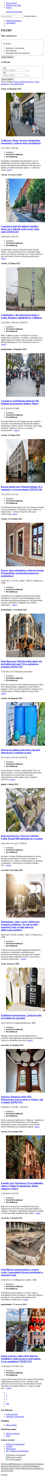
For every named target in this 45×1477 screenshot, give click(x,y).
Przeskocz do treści (13, 5)
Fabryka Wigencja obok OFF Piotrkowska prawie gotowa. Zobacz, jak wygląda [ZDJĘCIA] (22, 1099)
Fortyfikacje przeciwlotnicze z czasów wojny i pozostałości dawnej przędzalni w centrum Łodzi (22, 1272)
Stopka (9, 7)
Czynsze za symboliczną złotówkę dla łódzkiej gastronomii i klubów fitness (20, 402)
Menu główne (11, 3)
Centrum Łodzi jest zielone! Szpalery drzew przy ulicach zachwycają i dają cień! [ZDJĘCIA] (20, 229)
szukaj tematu (30, 16)
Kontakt (9, 1446)
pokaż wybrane (7, 57)
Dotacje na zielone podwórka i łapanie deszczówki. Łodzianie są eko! (20, 751)
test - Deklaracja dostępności (17, 1451)
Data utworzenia (27, 82)
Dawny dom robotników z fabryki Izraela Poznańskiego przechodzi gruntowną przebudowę (22, 573)
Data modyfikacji (17, 84)
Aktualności (11, 23)
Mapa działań (11, 1425)
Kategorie (5, 84)
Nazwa (16, 82)
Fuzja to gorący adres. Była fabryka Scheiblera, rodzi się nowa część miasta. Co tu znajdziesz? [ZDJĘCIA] (21, 1359)
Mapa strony (11, 1449)
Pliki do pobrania (13, 1433)
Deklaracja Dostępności (15, 1444)
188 (7, 1404)
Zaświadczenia (12, 1414)
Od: (4, 68)
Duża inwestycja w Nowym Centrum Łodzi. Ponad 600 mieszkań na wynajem (22, 837)
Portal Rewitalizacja (14, 21)
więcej (9, 170)
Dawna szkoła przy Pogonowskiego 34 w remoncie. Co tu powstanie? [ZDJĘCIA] (22, 488)
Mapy (8, 1436)
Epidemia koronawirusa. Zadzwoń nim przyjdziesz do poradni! (21, 1016)
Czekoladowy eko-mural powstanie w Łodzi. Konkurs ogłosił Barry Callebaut (21, 316)
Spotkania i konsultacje (15, 1416)
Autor (37, 82)
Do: (4, 73)
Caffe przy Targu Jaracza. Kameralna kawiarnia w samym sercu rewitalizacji (21, 141)
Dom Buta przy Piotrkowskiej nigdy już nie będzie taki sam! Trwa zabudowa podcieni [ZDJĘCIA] (21, 664)
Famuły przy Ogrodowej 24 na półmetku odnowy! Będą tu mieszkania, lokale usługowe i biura (22, 1186)
